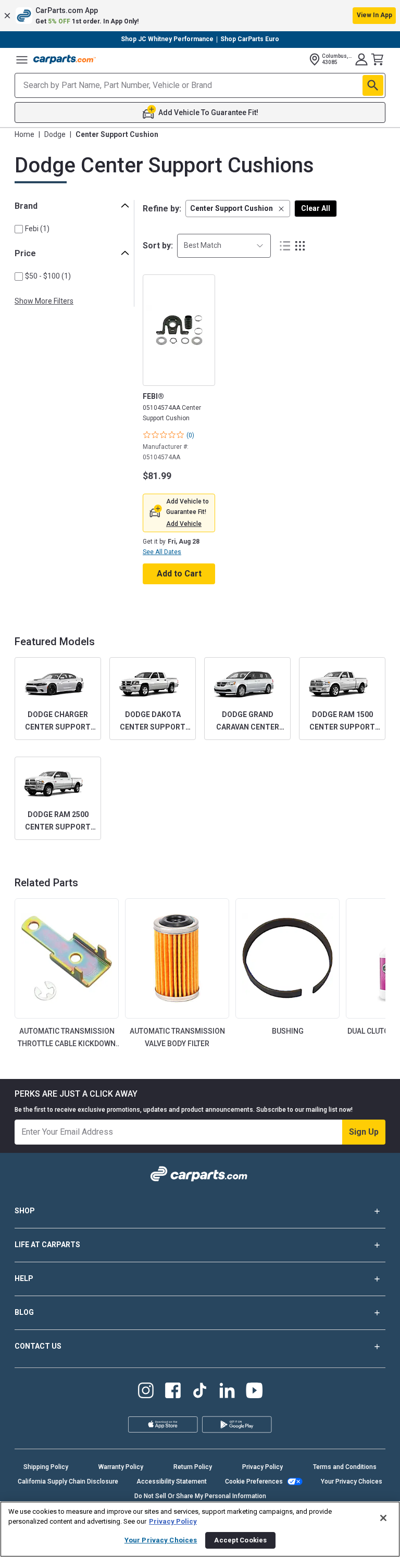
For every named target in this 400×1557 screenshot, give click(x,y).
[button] (200, 15)
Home (24, 134)
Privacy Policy (262, 1467)
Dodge (55, 134)
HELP (24, 1278)
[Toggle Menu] (22, 59)
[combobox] (224, 245)
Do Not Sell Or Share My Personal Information (200, 1496)
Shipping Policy (45, 1467)
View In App (374, 15)
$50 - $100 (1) (48, 276)
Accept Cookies (240, 1540)
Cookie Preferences (254, 1481)
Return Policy (192, 1467)
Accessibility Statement (171, 1481)
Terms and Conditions (345, 1467)
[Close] (383, 1517)
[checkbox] (19, 229)
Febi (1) (37, 228)
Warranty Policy (120, 1467)
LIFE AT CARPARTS (47, 1244)
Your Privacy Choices (351, 1481)
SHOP (25, 1211)
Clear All (315, 208)
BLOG (24, 1312)
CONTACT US (38, 1346)
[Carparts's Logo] (64, 59)
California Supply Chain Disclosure (68, 1481)
